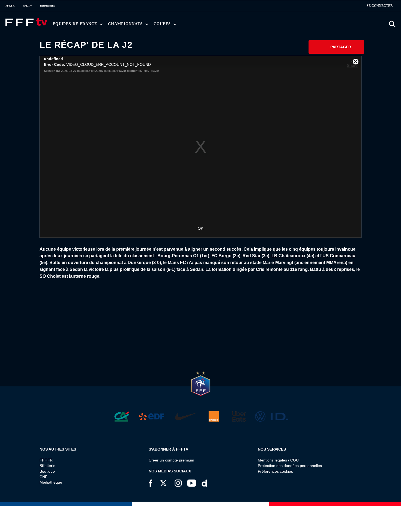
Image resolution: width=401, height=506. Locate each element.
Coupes (163, 24)
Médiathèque (51, 482)
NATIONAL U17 (234, 25)
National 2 (267, 25)
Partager (340, 47)
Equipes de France (75, 24)
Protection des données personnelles (290, 465)
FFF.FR (9, 5)
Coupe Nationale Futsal (248, 25)
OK (200, 228)
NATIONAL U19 (198, 25)
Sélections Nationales (264, 25)
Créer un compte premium (171, 460)
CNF (43, 477)
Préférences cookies (275, 471)
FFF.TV (27, 5)
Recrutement (47, 5)
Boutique (47, 471)
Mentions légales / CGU (278, 460)
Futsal (177, 25)
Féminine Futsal (211, 25)
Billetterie (47, 465)
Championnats (126, 24)
